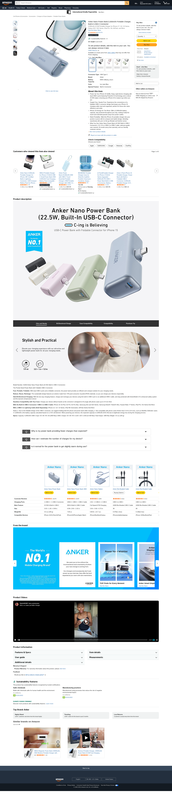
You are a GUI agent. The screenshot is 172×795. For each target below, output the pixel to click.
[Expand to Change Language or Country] (83, 779)
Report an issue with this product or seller (104, 135)
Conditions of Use (61, 785)
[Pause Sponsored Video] (58, 742)
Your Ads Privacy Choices (108, 785)
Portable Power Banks (59, 16)
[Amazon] (7, 2)
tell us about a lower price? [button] (34, 675)
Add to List (139, 83)
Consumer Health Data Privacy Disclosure (88, 785)
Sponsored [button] (16, 724)
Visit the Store (104, 586)
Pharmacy (67, 8)
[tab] (41, 323)
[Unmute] (157, 640)
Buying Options (119, 492)
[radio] (15, 23)
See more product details (97, 131)
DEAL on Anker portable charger (30, 605)
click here (63, 668)
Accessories (32, 16)
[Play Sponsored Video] (86, 738)
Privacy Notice (71, 785)
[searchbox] (72, 3)
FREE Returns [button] (93, 50)
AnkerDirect (147, 51)
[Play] (14, 640)
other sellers (111, 52)
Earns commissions (33, 603)
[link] (28, 178)
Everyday (76, 8)
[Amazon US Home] (59, 780)
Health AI (11, 8)
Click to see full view (52, 91)
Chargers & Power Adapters (44, 16)
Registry (54, 8)
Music (60, 8)
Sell (48, 8)
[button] (4, 8)
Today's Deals (20, 8)
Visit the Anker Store (94, 30)
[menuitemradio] (154, 640)
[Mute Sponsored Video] (58, 746)
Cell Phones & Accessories (20, 16)
